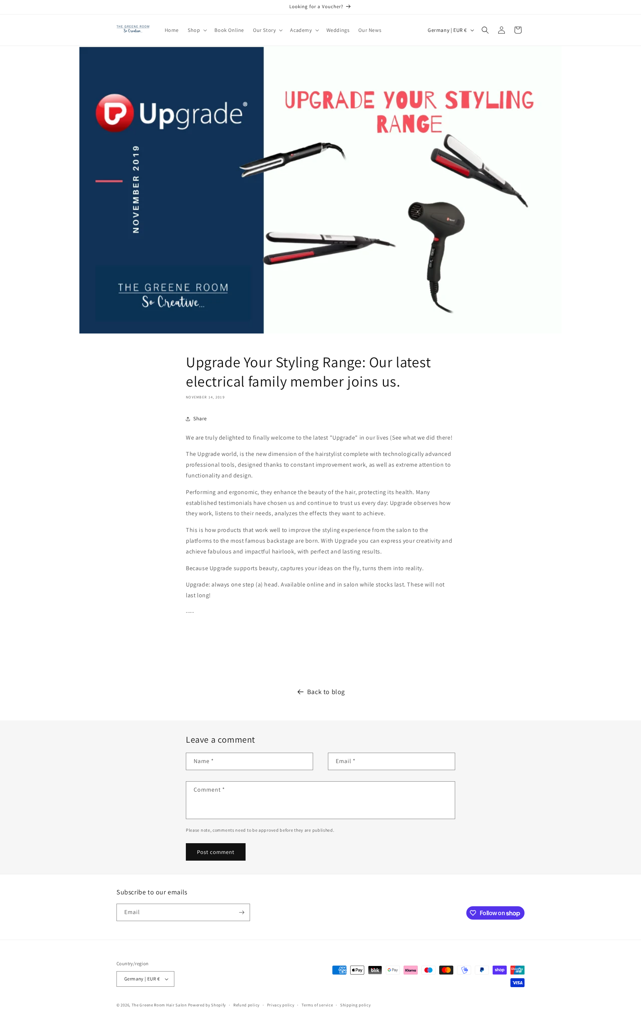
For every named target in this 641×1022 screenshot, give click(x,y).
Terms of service (317, 1005)
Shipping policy (355, 1005)
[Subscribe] (241, 912)
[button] (196, 30)
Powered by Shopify (207, 1005)
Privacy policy (281, 1005)
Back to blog (326, 691)
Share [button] (200, 418)
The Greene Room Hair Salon (160, 1005)
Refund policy (246, 1005)
